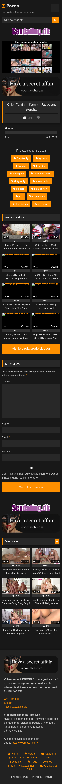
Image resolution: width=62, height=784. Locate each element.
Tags (34, 761)
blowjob (22, 166)
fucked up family (42, 173)
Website (6, 451)
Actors (31, 753)
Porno (12, 6)
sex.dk (46, 757)
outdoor (20, 188)
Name (6, 423)
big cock (42, 158)
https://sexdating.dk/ (15, 706)
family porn (18, 173)
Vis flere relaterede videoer (31, 348)
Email (6, 437)
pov (20, 196)
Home (15, 753)
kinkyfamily (19, 181)
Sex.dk (8, 702)
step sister (43, 204)
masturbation (42, 181)
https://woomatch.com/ (25, 742)
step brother (38, 196)
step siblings (21, 204)
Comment (7, 381)
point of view (40, 188)
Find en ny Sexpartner (21, 765)
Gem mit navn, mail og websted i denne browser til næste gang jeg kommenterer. (30, 475)
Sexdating (16, 761)
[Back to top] (51, 774)
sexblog (47, 761)
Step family (22, 158)
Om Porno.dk (11, 698)
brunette (40, 166)
